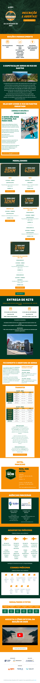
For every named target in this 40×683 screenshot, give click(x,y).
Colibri (35, 680)
